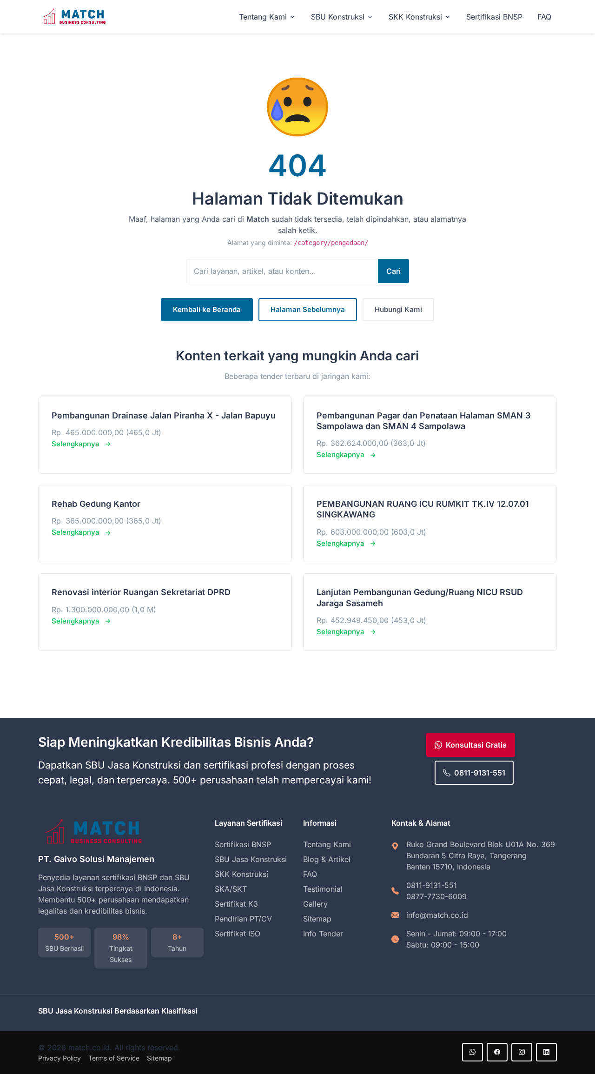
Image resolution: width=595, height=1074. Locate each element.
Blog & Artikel (326, 859)
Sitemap (317, 918)
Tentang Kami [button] (263, 16)
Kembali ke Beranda (207, 309)
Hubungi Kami (398, 309)
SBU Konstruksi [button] (337, 16)
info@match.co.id (437, 915)
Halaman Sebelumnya (308, 309)
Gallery (315, 903)
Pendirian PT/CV (243, 918)
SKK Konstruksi (241, 874)
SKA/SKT (231, 889)
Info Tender (323, 933)
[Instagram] (521, 1052)
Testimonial (323, 889)
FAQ (544, 16)
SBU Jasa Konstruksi (251, 859)
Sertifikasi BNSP (494, 16)
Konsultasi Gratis (476, 744)
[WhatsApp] (472, 1052)
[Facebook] (497, 1052)
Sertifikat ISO (237, 933)
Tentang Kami (327, 844)
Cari (393, 271)
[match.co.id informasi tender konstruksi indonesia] (75, 17)
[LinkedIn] (546, 1052)
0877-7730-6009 (436, 896)
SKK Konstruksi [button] (415, 16)
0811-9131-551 (479, 772)
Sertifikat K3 (236, 903)
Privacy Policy (59, 1058)
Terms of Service (113, 1058)
